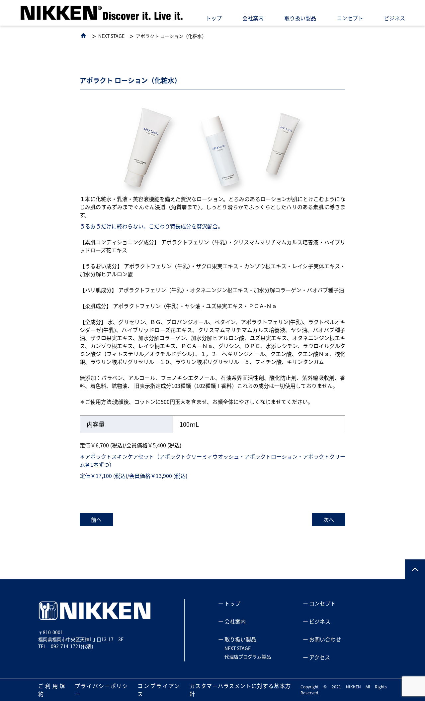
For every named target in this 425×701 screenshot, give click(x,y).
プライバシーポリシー (101, 690)
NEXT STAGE (111, 36)
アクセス (319, 657)
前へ (96, 520)
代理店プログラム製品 (247, 656)
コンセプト (350, 18)
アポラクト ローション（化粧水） (171, 36)
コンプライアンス (158, 690)
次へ (328, 520)
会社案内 (253, 18)
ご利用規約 (51, 690)
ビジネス (394, 18)
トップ (214, 18)
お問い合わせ (325, 639)
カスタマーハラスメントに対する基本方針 (240, 690)
